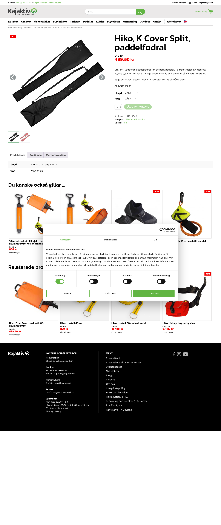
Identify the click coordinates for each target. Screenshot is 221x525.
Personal (111, 379)
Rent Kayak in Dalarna (119, 409)
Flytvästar (113, 22)
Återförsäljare (55, 3)
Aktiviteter (174, 22)
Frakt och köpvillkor (118, 392)
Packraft (75, 22)
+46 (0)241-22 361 (23, 3)
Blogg (109, 375)
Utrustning (130, 22)
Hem (10, 28)
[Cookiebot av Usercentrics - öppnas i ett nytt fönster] (162, 230)
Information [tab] (110, 239)
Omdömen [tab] (35, 155)
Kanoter (26, 22)
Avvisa (67, 293)
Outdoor (145, 22)
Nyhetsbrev (112, 371)
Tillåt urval (110, 293)
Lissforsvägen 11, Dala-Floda (60, 392)
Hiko (125, 123)
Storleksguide (114, 366)
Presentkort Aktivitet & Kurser (123, 362)
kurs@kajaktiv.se (62, 383)
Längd (118, 93)
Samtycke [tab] (65, 239)
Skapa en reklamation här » (60, 361)
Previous (13, 77)
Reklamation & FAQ (117, 396)
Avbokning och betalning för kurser (126, 401)
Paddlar (88, 22)
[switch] (93, 281)
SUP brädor (60, 22)
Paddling (18, 28)
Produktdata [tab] (17, 155)
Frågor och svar (40, 3)
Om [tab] (155, 239)
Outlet (157, 22)
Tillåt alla (153, 293)
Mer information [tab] (56, 155)
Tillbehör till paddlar (42, 28)
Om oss (110, 383)
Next (102, 77)
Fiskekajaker (42, 22)
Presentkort (113, 358)
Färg (117, 98)
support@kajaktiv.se (64, 373)
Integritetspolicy (115, 388)
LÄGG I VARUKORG (137, 106)
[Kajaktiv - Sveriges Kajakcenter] (22, 11)
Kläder (100, 22)
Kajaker (13, 22)
